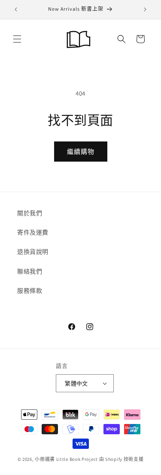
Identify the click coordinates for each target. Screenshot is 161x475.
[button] (17, 39)
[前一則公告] (15, 9)
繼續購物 (80, 151)
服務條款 (29, 291)
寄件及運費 (33, 232)
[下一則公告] (145, 9)
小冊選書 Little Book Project (66, 459)
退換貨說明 (33, 252)
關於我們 (29, 213)
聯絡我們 (29, 271)
